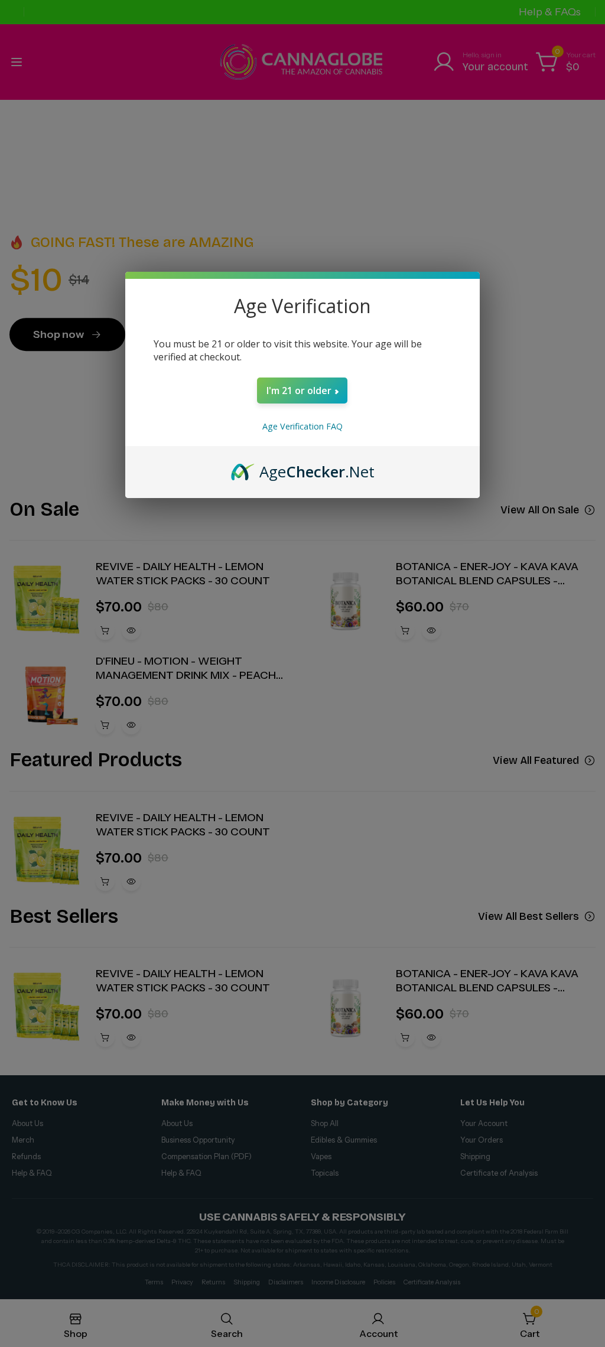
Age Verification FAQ (302, 426)
